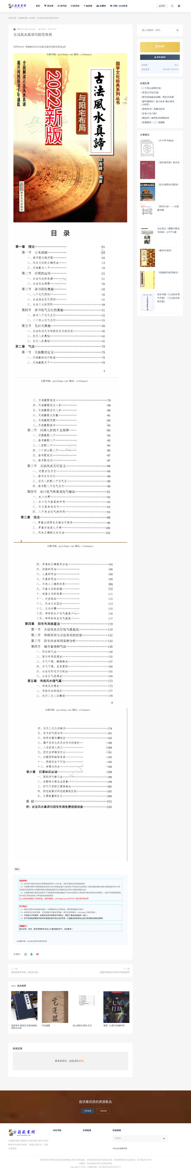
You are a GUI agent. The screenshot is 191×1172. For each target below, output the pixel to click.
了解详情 (103, 1111)
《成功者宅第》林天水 (168, 162)
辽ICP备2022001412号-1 (109, 1167)
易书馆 (32, 18)
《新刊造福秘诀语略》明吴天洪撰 (157, 97)
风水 (17, 869)
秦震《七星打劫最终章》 (114, 1026)
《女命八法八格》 (149, 113)
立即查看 (87, 1111)
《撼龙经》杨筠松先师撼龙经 (154, 118)
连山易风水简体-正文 (82, 1026)
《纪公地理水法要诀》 (168, 185)
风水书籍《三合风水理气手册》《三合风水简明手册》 (168, 298)
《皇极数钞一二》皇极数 (152, 122)
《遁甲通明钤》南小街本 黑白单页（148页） (157, 103)
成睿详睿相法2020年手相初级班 (115, 972)
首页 (38, 6)
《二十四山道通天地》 (151, 88)
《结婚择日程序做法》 (168, 272)
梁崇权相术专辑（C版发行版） (25, 972)
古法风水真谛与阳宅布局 (37, 941)
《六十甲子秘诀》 (166, 141)
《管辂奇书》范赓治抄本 (152, 109)
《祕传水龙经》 (165, 250)
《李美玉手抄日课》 (150, 93)
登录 (81, 1061)
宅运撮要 (46, 1026)
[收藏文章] (25, 954)
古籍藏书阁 (23, 18)
